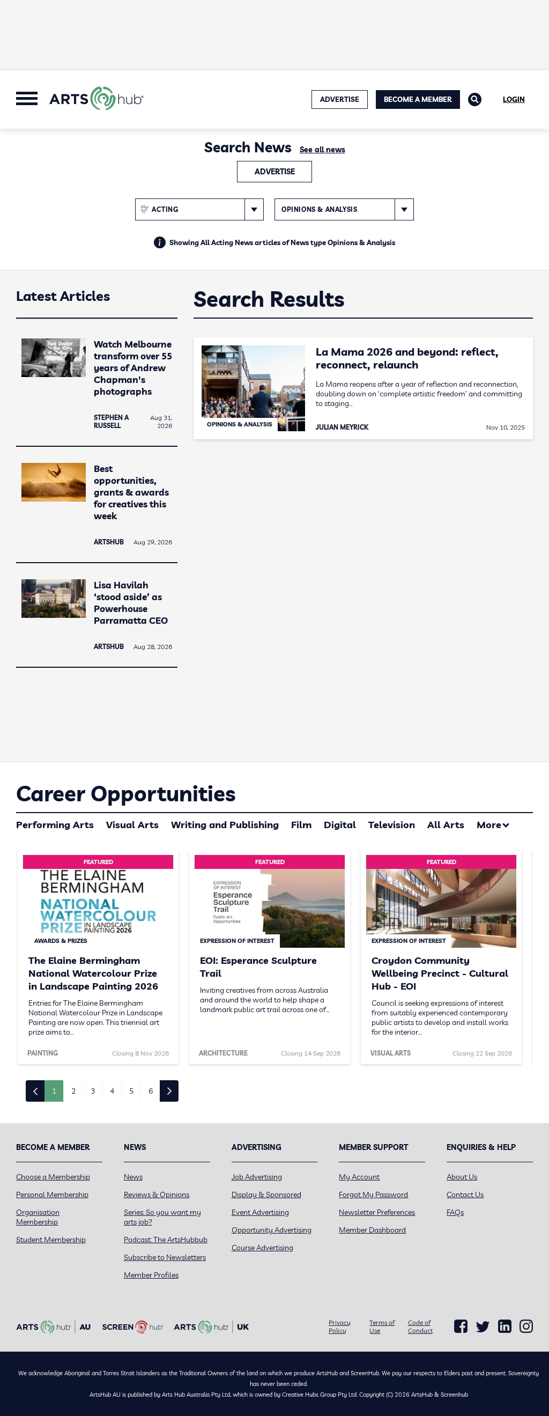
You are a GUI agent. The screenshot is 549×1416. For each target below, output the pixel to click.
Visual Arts (132, 824)
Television (391, 824)
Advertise (275, 171)
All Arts (445, 824)
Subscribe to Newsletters (165, 1257)
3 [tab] (93, 1091)
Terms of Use (382, 1326)
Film (301, 824)
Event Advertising (260, 1212)
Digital (340, 824)
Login (514, 99)
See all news (322, 149)
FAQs (455, 1212)
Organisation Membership (38, 1217)
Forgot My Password (373, 1194)
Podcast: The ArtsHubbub (165, 1239)
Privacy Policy (340, 1326)
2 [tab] (73, 1091)
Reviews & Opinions (156, 1194)
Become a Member (418, 99)
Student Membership (51, 1239)
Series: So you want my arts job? (162, 1217)
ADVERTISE (339, 99)
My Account (359, 1177)
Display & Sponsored (266, 1194)
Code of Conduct (420, 1326)
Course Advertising (262, 1247)
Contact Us (465, 1194)
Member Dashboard (372, 1230)
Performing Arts (55, 824)
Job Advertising (257, 1177)
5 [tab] (131, 1091)
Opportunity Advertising (271, 1230)
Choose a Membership (53, 1177)
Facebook (461, 1326)
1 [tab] (54, 1091)
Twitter (483, 1326)
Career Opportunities (125, 793)
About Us (462, 1177)
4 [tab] (112, 1091)
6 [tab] (151, 1091)
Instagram (526, 1326)
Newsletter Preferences (377, 1212)
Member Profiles (151, 1275)
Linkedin (504, 1326)
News (133, 1177)
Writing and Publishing (225, 824)
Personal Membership (52, 1194)
